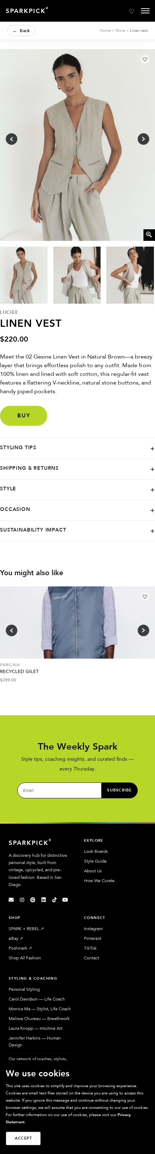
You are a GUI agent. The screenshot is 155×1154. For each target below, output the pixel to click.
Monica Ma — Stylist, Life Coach (40, 1009)
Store (120, 30)
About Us (93, 871)
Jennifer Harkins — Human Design (35, 1041)
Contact (91, 958)
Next (143, 630)
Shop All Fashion (25, 958)
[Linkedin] (43, 899)
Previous (11, 630)
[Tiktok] (54, 899)
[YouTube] (65, 899)
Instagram (93, 929)
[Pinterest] (32, 899)
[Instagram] (22, 899)
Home (105, 30)
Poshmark (20, 948)
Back (21, 31)
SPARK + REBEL (26, 929)
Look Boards (96, 851)
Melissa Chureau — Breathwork (39, 1018)
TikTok (90, 948)
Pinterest (92, 938)
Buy (23, 415)
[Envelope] (11, 899)
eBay (16, 938)
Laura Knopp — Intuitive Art (35, 1028)
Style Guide (95, 861)
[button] (145, 59)
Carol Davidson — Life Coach (37, 999)
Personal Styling (24, 989)
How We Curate (99, 881)
